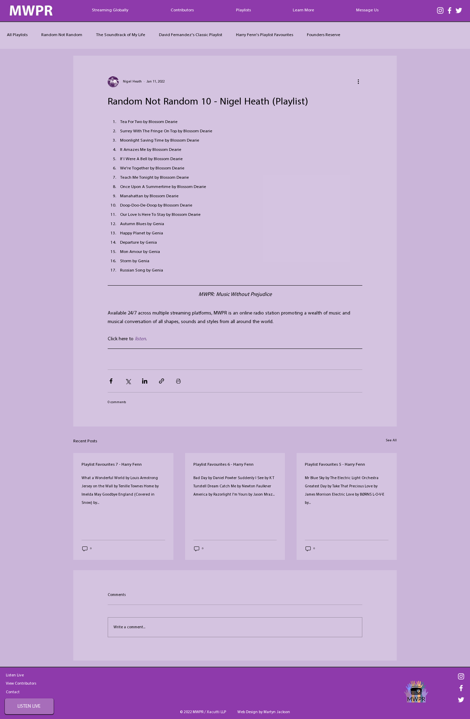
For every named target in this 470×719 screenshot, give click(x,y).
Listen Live (15, 675)
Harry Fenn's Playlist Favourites (264, 35)
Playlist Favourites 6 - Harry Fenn (223, 465)
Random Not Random (61, 35)
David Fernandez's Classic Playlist (190, 35)
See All (391, 440)
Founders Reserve (323, 35)
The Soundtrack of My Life (120, 35)
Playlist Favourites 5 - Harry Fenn (335, 465)
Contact (13, 692)
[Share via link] (161, 381)
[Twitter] (459, 10)
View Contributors (21, 683)
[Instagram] (440, 10)
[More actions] (358, 82)
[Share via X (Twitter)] (128, 381)
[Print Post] (178, 381)
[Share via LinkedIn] (144, 381)
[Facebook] (449, 10)
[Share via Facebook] (111, 381)
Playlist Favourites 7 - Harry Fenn (112, 465)
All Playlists (17, 35)
